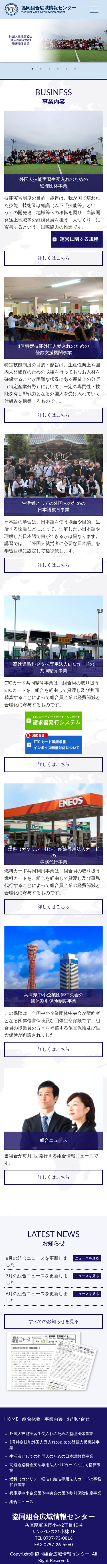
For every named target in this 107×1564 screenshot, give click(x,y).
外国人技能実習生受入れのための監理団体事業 (51, 1434)
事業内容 (54, 1419)
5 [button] (66, 69)
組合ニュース (21, 1502)
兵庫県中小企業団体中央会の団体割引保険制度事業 (55, 1493)
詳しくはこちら (54, 258)
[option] (53, 42)
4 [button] (58, 69)
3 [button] (49, 69)
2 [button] (41, 69)
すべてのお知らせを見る (54, 1321)
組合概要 (31, 1419)
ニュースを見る (87, 1258)
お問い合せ (78, 1419)
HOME (11, 1419)
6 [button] (75, 69)
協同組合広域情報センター (48, 10)
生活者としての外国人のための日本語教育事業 (51, 1457)
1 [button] (32, 69)
